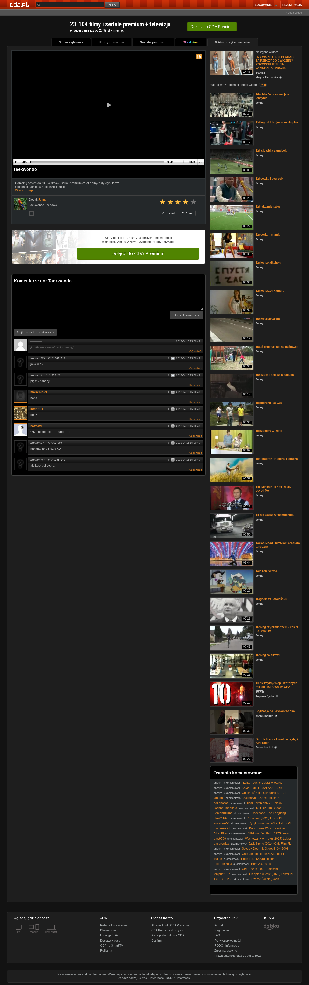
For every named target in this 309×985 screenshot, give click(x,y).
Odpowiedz (195, 351)
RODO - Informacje (178, 978)
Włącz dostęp (24, 190)
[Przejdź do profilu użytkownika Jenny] (20, 204)
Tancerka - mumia (268, 234)
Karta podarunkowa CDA (167, 935)
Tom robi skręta (266, 571)
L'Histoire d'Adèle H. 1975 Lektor (268, 833)
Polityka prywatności (227, 940)
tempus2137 (222, 874)
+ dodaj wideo (294, 12)
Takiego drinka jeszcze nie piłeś (277, 122)
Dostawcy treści (110, 940)
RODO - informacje (226, 945)
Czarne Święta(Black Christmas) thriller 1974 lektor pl (246, 880)
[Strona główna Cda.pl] (20, 4)
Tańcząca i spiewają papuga (275, 375)
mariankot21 (222, 828)
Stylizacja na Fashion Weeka (275, 711)
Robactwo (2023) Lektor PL (265, 818)
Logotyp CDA (109, 935)
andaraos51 (222, 823)
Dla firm (156, 940)
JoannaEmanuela (225, 808)
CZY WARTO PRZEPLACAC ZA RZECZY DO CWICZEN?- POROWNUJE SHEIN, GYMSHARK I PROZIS (275, 62)
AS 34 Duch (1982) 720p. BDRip (263, 787)
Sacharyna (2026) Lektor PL (261, 798)
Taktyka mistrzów (268, 206)
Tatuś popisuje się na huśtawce (277, 346)
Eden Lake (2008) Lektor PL (259, 859)
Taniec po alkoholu (268, 262)
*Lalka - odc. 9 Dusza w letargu (262, 782)
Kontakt (219, 925)
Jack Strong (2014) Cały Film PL (270, 843)
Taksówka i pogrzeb (269, 178)
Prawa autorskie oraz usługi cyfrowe (238, 955)
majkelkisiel (38, 392)
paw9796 (220, 838)
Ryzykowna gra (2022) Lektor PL (270, 823)
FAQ (217, 935)
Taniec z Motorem (268, 318)
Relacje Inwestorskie (113, 925)
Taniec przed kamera (270, 290)
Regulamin (221, 930)
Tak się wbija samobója (271, 150)
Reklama (106, 950)
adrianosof (221, 803)
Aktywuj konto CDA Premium (170, 925)
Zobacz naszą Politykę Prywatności (141, 978)
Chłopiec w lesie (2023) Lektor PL (271, 874)
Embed (170, 213)
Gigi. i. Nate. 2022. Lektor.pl (260, 869)
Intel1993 (36, 409)
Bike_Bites (221, 833)
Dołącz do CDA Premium (138, 253)
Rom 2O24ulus (261, 864)
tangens (219, 798)
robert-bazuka (223, 864)
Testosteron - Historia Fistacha (277, 459)
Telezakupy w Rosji (269, 431)
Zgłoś (188, 213)
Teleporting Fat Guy (269, 403)
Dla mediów (108, 930)
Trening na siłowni (268, 655)
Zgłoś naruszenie (225, 950)
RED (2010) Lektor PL (270, 808)
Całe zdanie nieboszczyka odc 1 (263, 853)
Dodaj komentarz (186, 315)
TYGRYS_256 (223, 879)
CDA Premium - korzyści (167, 930)
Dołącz (211, 27)
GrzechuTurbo (223, 813)
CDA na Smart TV (111, 945)
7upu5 (218, 859)
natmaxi (36, 426)
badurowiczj (222, 843)
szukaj (112, 5)
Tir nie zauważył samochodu (275, 515)
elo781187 (221, 818)
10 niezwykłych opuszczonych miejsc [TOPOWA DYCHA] (276, 684)
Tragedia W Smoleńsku (271, 599)
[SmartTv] (38, 934)
